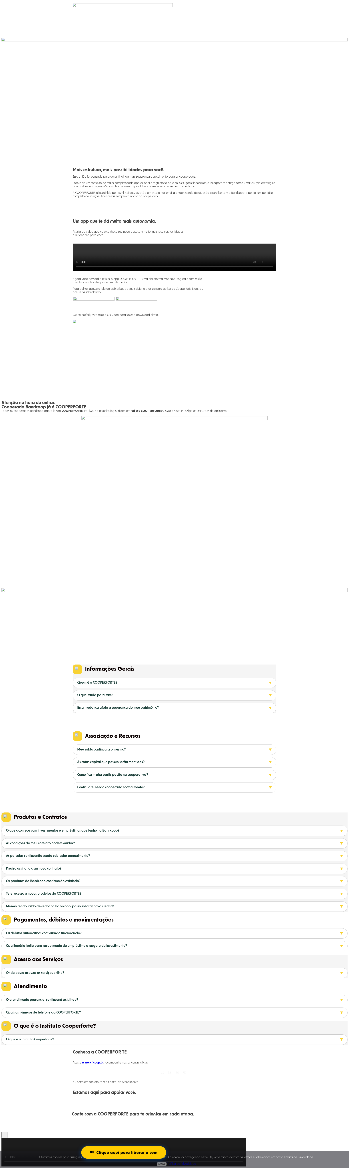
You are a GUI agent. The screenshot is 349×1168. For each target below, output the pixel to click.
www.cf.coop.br (92, 1062)
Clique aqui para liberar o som (126, 1152)
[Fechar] (4, 1135)
